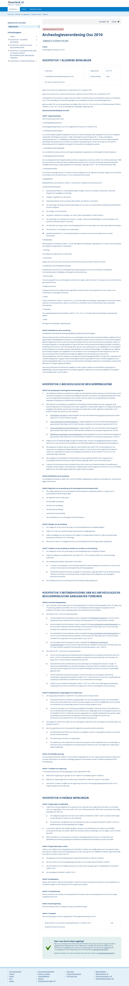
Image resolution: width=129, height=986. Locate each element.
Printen (114, 22)
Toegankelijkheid (43, 976)
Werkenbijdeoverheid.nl (103, 979)
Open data (70, 972)
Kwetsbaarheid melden (45, 981)
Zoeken (24, 9)
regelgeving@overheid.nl (106, 953)
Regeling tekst (13, 27)
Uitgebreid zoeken (36, 14)
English (11, 976)
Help (10, 979)
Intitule (12, 36)
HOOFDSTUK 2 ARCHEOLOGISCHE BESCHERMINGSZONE (20, 46)
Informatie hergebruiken (46, 972)
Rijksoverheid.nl (101, 974)
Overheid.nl (13, 9)
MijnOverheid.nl (101, 972)
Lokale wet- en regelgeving (22, 14)
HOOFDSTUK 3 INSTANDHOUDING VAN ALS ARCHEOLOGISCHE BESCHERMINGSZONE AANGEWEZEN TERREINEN (22, 54)
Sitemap (41, 979)
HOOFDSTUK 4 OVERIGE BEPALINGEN (21, 61)
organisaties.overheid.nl (100, 950)
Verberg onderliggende (9, 39)
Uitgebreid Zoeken (36, 9)
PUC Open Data (72, 976)
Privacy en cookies (44, 974)
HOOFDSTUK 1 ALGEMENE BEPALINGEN (17, 41)
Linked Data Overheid (74, 974)
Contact (11, 974)
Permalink (102, 22)
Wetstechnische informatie (17, 23)
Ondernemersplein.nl (103, 976)
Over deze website (15, 972)
